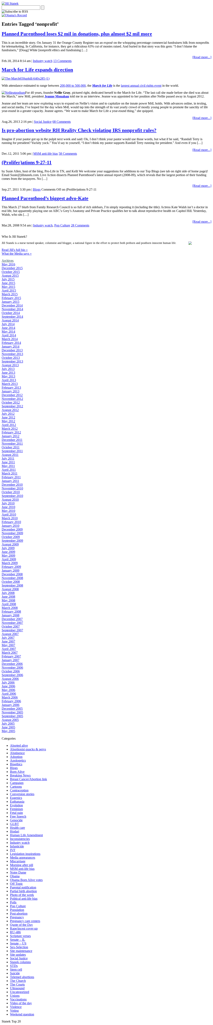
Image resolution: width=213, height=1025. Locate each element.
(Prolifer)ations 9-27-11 (27, 162)
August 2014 (10, 320)
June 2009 (8, 552)
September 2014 (12, 316)
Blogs (37, 189)
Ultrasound (17, 988)
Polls (13, 902)
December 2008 (12, 574)
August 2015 (10, 275)
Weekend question (22, 1014)
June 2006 (8, 686)
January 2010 (10, 525)
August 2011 (10, 455)
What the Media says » (17, 253)
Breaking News (20, 775)
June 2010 (8, 507)
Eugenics (16, 798)
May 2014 (8, 331)
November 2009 (12, 533)
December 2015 (12, 268)
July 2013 (8, 369)
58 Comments (68, 153)
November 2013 (12, 354)
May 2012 (8, 421)
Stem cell (16, 969)
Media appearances (22, 857)
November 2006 (12, 667)
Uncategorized (19, 992)
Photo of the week (22, 895)
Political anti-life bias (23, 898)
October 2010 (11, 492)
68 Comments (61, 121)
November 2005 (12, 712)
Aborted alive (19, 745)
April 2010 (9, 514)
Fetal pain (16, 812)
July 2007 (8, 637)
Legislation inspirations (25, 854)
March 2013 (10, 384)
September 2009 (12, 540)
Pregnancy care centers (25, 921)
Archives (8, 260)
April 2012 (9, 425)
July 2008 (8, 593)
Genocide (16, 820)
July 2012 (8, 413)
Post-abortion (18, 913)
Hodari (14, 831)
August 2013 (10, 365)
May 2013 (8, 376)
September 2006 (12, 675)
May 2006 (8, 690)
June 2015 (8, 283)
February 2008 (11, 611)
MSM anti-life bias (45, 153)
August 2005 (10, 720)
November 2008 (12, 578)
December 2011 (12, 440)
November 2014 (12, 309)
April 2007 (9, 649)
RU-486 (15, 932)
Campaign (17, 783)
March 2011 (9, 473)
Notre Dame (18, 872)
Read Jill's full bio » (15, 250)
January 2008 (10, 615)
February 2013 (11, 387)
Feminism (16, 809)
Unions (15, 995)
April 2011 (9, 469)
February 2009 (11, 566)
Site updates (18, 954)
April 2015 (9, 290)
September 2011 (12, 451)
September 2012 (12, 406)
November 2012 (12, 399)
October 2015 (11, 272)
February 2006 (11, 701)
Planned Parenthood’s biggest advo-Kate (45, 198)
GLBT (14, 824)
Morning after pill (21, 865)
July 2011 (8, 458)
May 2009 (8, 555)
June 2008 (8, 596)
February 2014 (11, 343)
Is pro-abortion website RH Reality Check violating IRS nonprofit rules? (79, 130)
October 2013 (11, 357)
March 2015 (10, 294)
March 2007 (10, 652)
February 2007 (11, 656)
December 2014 (12, 305)
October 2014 (11, 313)
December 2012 (12, 395)
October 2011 (11, 447)
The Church (18, 980)
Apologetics (18, 760)
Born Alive (17, 771)
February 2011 (11, 477)
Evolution (16, 805)
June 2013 (8, 372)
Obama (15, 876)
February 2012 (11, 432)
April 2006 (9, 693)
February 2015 (11, 298)
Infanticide (17, 846)
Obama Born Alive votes (26, 880)
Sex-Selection (19, 947)
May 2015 (8, 287)
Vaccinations (18, 999)
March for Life (102, 85)
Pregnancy (17, 917)
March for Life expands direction (37, 69)
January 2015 (10, 301)
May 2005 (8, 731)
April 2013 (9, 380)
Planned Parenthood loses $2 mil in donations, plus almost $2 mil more (77, 34)
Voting (14, 1010)
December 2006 (12, 664)
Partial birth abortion (23, 891)
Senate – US (18, 943)
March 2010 (10, 518)
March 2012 (10, 428)
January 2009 (10, 570)
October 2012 (11, 402)
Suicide (15, 973)
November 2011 (12, 443)
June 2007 (8, 641)
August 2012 (10, 410)
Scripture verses (20, 936)
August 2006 (10, 678)
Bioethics (16, 764)
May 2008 (8, 600)
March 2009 (10, 563)
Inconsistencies (20, 839)
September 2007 (12, 630)
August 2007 (10, 634)
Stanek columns (20, 962)
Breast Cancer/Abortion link (28, 779)
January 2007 (10, 660)
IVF (12, 850)
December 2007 (12, 619)
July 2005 (8, 723)
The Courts (17, 984)
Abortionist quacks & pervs (28, 749)
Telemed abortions (22, 977)
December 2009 (12, 529)
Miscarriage (17, 861)
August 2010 (10, 499)
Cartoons (16, 786)
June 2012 (8, 417)
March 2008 (10, 608)
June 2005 (8, 727)
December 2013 (12, 350)
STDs (14, 966)
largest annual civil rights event (141, 85)
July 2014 (8, 324)
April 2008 (9, 604)
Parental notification (23, 887)
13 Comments (62, 61)
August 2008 (10, 589)
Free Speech (18, 816)
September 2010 (12, 496)
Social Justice (43, 121)
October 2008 (11, 581)
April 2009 (9, 559)
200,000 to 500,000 (73, 85)
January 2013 (10, 391)
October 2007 (11, 626)
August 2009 (10, 544)
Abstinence (17, 753)
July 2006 (8, 682)
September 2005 (12, 716)
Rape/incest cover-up (24, 928)
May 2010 (8, 510)
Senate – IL (17, 939)
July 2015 (8, 279)
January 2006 (10, 705)
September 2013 (12, 361)
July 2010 (8, 503)
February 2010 (11, 522)
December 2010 (12, 484)
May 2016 (8, 264)
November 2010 (12, 488)
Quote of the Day (21, 924)
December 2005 (12, 708)
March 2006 (10, 697)
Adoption (16, 756)
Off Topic (16, 883)
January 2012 (10, 436)
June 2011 (8, 462)
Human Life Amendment (26, 835)
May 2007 (8, 645)
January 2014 (10, 346)
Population (17, 910)
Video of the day (21, 1003)
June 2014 (8, 328)
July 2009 (8, 548)
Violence (16, 1007)
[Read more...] (201, 57)
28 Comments (80, 225)
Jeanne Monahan (57, 96)
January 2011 (10, 481)
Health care (17, 827)
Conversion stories (22, 794)
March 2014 (10, 339)
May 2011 (8, 466)
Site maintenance (21, 951)
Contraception (19, 790)
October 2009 (11, 537)
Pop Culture (62, 225)
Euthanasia (17, 801)
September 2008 (12, 585)
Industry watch (42, 61)
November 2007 (12, 622)
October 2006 (11, 671)
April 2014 (9, 335)
